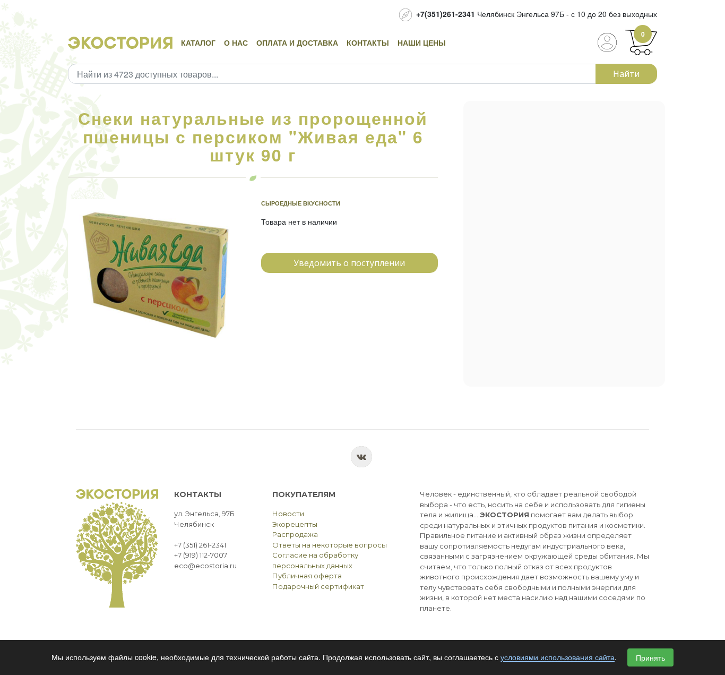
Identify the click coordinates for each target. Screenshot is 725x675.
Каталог (198, 42)
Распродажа (295, 534)
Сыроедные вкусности (300, 203)
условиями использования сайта (557, 657)
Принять (650, 657)
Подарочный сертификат (318, 586)
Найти (626, 74)
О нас (236, 42)
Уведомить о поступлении (349, 263)
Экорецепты (294, 524)
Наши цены (422, 42)
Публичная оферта (307, 575)
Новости (288, 513)
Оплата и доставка (297, 42)
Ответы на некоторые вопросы (329, 545)
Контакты (368, 42)
